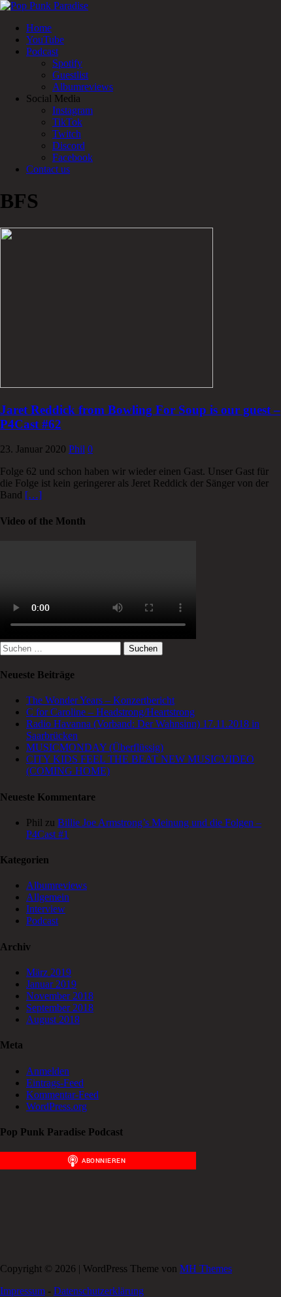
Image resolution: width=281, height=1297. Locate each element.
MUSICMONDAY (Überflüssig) (94, 747)
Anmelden (47, 1071)
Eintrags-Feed (55, 1082)
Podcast (42, 51)
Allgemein (47, 897)
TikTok (67, 122)
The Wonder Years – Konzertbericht (100, 700)
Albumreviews (82, 86)
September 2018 (59, 1007)
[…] (33, 494)
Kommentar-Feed (62, 1094)
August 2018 (53, 1019)
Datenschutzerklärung (99, 1290)
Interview (45, 908)
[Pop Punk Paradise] (44, 5)
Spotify (67, 63)
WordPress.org (56, 1106)
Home (39, 27)
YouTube (45, 39)
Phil (77, 449)
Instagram (72, 110)
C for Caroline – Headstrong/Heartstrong (110, 712)
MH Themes (206, 1268)
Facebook (72, 157)
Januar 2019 (51, 984)
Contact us (48, 169)
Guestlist (70, 74)
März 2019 (48, 972)
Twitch (66, 133)
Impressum (22, 1290)
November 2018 (59, 995)
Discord (68, 145)
